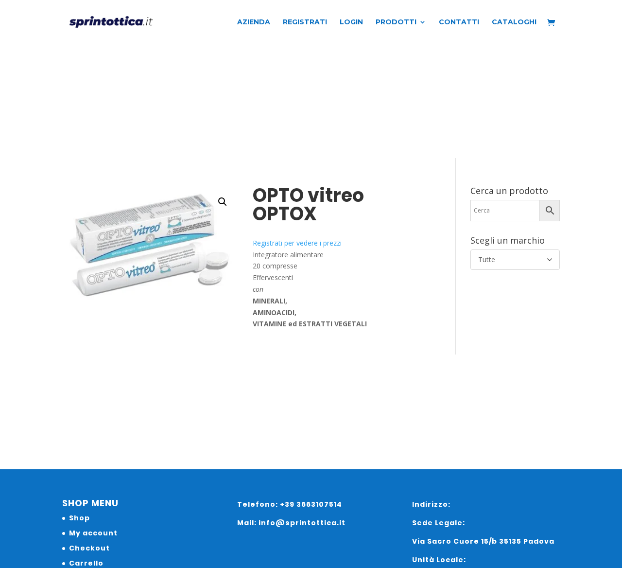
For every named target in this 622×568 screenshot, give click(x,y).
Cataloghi (514, 22)
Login (351, 22)
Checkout (89, 548)
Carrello (86, 563)
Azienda (253, 22)
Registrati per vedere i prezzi (297, 243)
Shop (79, 518)
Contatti (459, 22)
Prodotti (396, 22)
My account (93, 533)
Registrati (305, 22)
